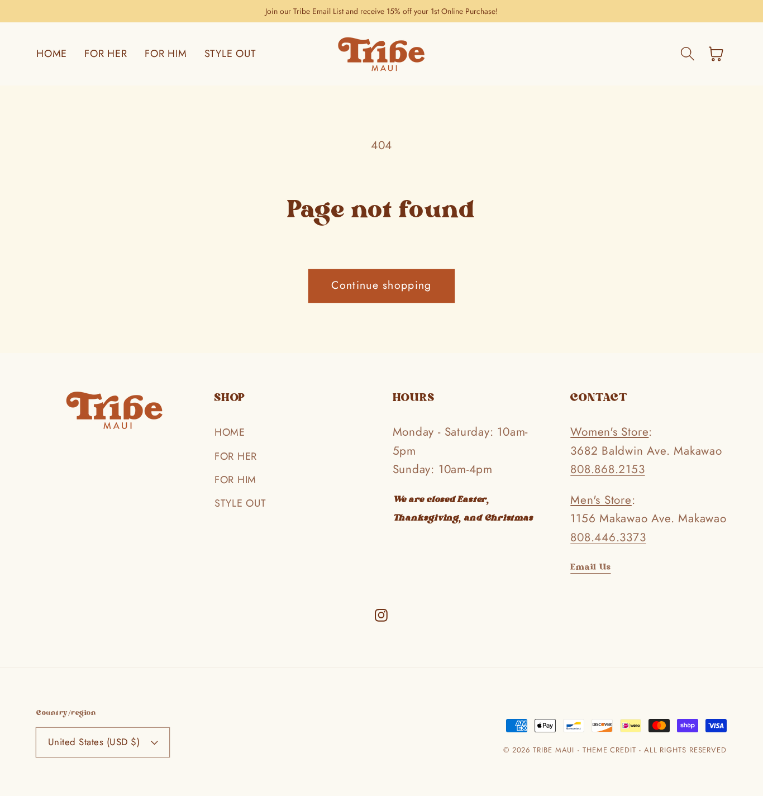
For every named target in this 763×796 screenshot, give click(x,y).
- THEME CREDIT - (610, 750)
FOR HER (235, 456)
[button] (687, 54)
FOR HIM (235, 480)
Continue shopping (381, 285)
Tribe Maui (553, 750)
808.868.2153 (607, 469)
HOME (229, 432)
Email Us (590, 568)
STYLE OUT (240, 503)
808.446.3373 (608, 537)
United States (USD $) (94, 742)
